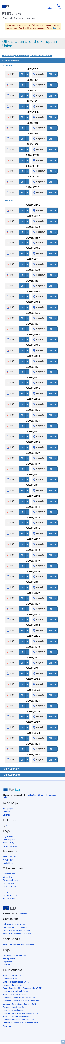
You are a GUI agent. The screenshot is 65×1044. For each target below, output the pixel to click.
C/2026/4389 (33, 237)
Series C (9, 200)
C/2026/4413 (33, 496)
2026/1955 (33, 112)
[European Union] (9, 908)
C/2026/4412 (33, 485)
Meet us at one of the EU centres (17, 934)
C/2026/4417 (33, 539)
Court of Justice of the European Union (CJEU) (22, 988)
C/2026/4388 (33, 226)
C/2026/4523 (33, 679)
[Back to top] (63, 1042)
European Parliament (12, 975)
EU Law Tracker (9, 898)
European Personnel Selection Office (18, 1020)
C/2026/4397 (33, 323)
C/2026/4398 (33, 334)
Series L (9, 65)
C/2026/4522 (33, 668)
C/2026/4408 (33, 442)
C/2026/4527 (33, 722)
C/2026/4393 (33, 280)
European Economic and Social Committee (21, 1001)
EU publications (9, 886)
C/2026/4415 (33, 517)
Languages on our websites (15, 955)
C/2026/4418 (33, 550)
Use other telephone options (15, 927)
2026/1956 (33, 122)
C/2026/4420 (33, 571)
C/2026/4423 (33, 603)
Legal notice (8, 836)
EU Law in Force (10, 895)
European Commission (12, 985)
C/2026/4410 (33, 463)
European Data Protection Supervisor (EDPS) (22, 1013)
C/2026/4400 (33, 356)
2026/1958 (33, 133)
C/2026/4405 (33, 410)
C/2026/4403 (33, 388)
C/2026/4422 (33, 593)
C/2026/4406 (33, 420)
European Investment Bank (14, 1007)
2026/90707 (32, 155)
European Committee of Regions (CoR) (19, 1004)
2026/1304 (33, 79)
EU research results (11, 880)
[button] (58, 6)
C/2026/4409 (33, 453)
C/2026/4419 (33, 560)
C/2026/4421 (33, 582)
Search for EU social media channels (18, 944)
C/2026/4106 (33, 205)
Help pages (8, 808)
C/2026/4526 (33, 711)
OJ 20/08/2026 (11, 774)
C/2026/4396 (33, 313)
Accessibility (8, 843)
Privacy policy (9, 958)
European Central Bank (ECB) (15, 991)
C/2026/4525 (33, 700)
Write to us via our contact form (16, 930)
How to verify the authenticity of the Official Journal (27, 55)
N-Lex (5, 892)
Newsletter (7, 860)
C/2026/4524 (33, 690)
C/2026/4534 (33, 743)
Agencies (7, 1026)
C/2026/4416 (33, 528)
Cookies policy (9, 839)
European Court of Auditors (14, 994)
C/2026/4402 (33, 377)
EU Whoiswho (9, 883)
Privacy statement (10, 846)
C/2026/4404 (33, 399)
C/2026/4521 (33, 657)
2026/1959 (33, 144)
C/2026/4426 (33, 636)
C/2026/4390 (33, 248)
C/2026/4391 (33, 259)
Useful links (8, 863)
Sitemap (6, 815)
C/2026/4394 (33, 291)
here (55, 28)
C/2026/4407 (33, 431)
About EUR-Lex (9, 857)
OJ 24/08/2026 (11, 60)
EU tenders (7, 877)
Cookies (6, 965)
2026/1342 (33, 90)
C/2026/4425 (33, 625)
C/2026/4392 (33, 269)
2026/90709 (32, 176)
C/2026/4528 (33, 733)
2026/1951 (33, 101)
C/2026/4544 (33, 754)
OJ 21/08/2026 (11, 769)
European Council (10, 979)
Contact (6, 812)
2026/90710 (32, 187)
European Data (9, 874)
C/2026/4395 (33, 302)
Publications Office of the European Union (20, 1023)
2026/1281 (33, 69)
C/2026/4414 (33, 507)
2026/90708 (32, 166)
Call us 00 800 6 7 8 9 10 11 (14, 924)
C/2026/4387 (33, 216)
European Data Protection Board (16, 1016)
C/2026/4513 (33, 647)
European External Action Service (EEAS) (20, 997)
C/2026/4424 (33, 614)
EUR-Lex (12, 13)
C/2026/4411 (33, 474)
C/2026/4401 (33, 366)
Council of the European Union (16, 982)
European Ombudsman (13, 1010)
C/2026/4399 (33, 345)
